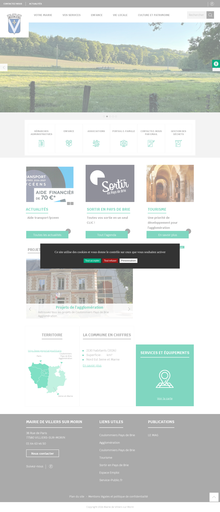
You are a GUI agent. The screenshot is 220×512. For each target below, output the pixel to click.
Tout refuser (110, 260)
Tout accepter (92, 260)
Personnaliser (128, 260)
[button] (216, 64)
